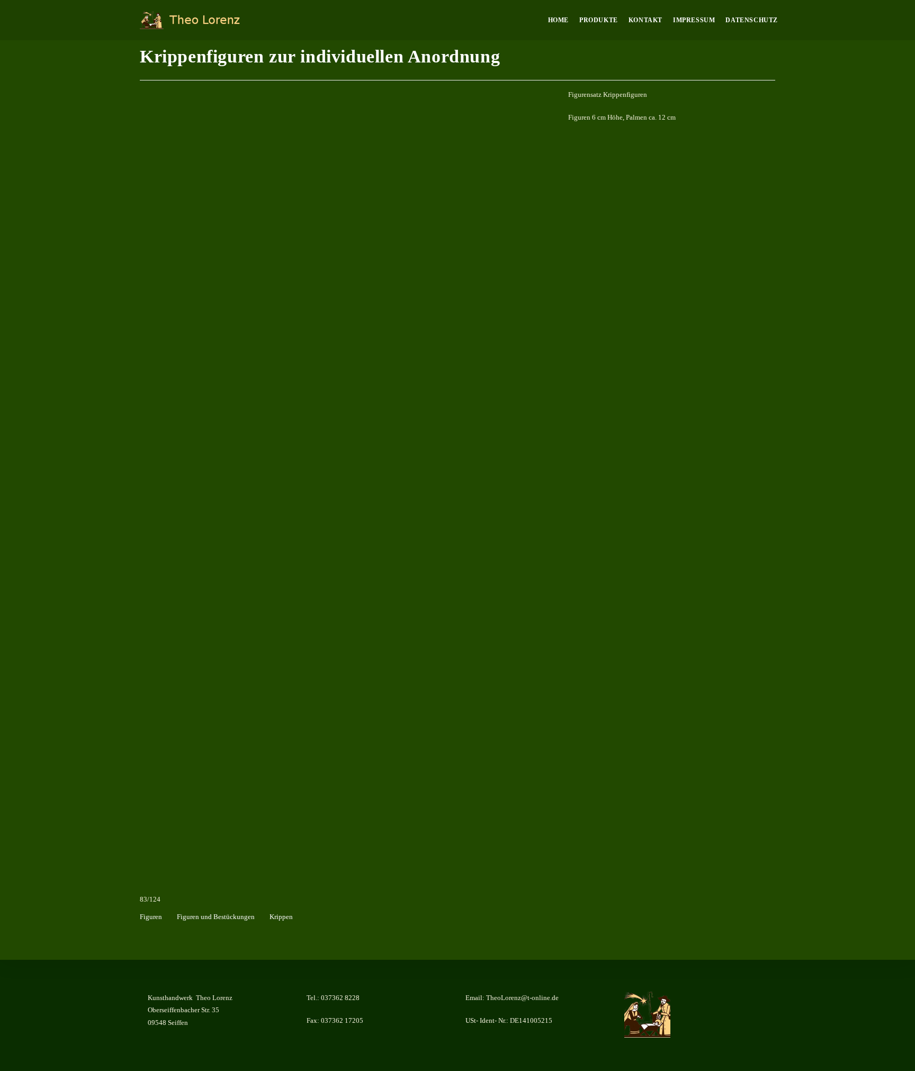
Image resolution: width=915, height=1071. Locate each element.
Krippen (281, 917)
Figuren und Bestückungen (216, 917)
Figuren (151, 917)
